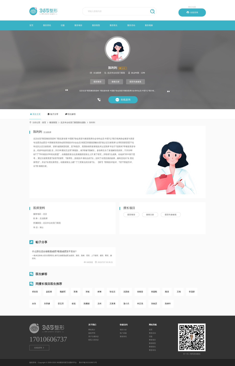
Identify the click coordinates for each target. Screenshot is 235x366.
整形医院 (96, 25)
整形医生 (114, 25)
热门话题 (123, 333)
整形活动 (131, 25)
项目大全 (123, 330)
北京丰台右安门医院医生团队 (73, 122)
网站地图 (192, 7)
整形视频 (149, 25)
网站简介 (91, 330)
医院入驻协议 (93, 340)
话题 (63, 25)
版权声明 (91, 333)
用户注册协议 (93, 336)
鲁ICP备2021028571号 (88, 362)
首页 (31, 25)
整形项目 (78, 25)
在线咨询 (39, 348)
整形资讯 (47, 25)
